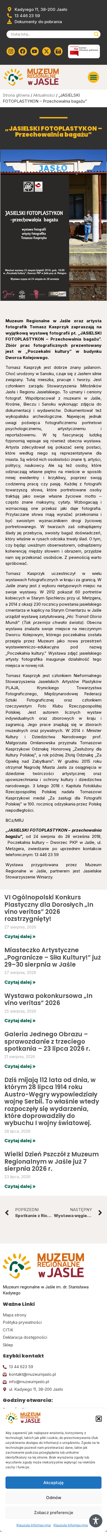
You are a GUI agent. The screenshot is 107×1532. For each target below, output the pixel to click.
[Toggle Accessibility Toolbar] (96, 1521)
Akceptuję (53, 1482)
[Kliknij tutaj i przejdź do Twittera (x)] (46, 51)
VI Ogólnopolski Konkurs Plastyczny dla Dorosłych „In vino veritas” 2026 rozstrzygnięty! (48, 908)
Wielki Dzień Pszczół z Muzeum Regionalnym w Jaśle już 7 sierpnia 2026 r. (51, 1161)
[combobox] (51, 34)
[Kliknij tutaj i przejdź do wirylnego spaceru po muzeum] (58, 51)
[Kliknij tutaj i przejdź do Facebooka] (22, 51)
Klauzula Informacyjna (33, 1525)
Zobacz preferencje (53, 1512)
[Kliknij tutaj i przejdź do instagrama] (11, 51)
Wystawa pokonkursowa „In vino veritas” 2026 (48, 999)
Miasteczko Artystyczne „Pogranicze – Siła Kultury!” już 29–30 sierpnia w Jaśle (52, 957)
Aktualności (44, 95)
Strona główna (16, 95)
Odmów (53, 1497)
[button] (99, 1418)
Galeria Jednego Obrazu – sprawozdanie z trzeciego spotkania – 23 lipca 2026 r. (47, 1041)
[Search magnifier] (96, 34)
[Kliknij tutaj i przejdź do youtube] (34, 51)
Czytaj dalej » (20, 936)
